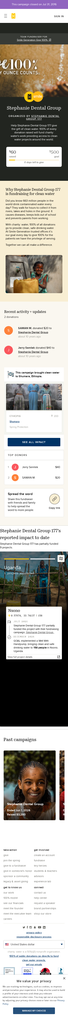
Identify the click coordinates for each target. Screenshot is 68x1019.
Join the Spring (11, 860)
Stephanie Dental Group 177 (42, 117)
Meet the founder (13, 908)
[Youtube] (39, 928)
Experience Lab (42, 881)
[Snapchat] (34, 928)
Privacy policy (34, 932)
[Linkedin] (44, 927)
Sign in (59, 16)
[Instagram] (30, 928)
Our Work (8, 892)
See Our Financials (13, 903)
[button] (34, 1010)
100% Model (10, 898)
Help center (40, 898)
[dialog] (34, 997)
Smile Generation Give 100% (33, 40)
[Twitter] (24, 928)
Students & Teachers (45, 871)
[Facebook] (27, 928)
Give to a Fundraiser (14, 865)
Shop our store (42, 913)
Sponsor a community (16, 876)
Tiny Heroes (40, 865)
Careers (7, 919)
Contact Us (40, 892)
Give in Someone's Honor (17, 871)
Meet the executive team (17, 913)
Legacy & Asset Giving (15, 881)
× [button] (64, 978)
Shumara (15, 421)
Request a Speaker (44, 903)
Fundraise (39, 860)
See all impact (34, 442)
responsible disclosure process (34, 936)
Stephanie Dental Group (33, 332)
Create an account (44, 855)
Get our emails (34, 964)
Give (5, 855)
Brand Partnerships (45, 908)
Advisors (39, 876)
